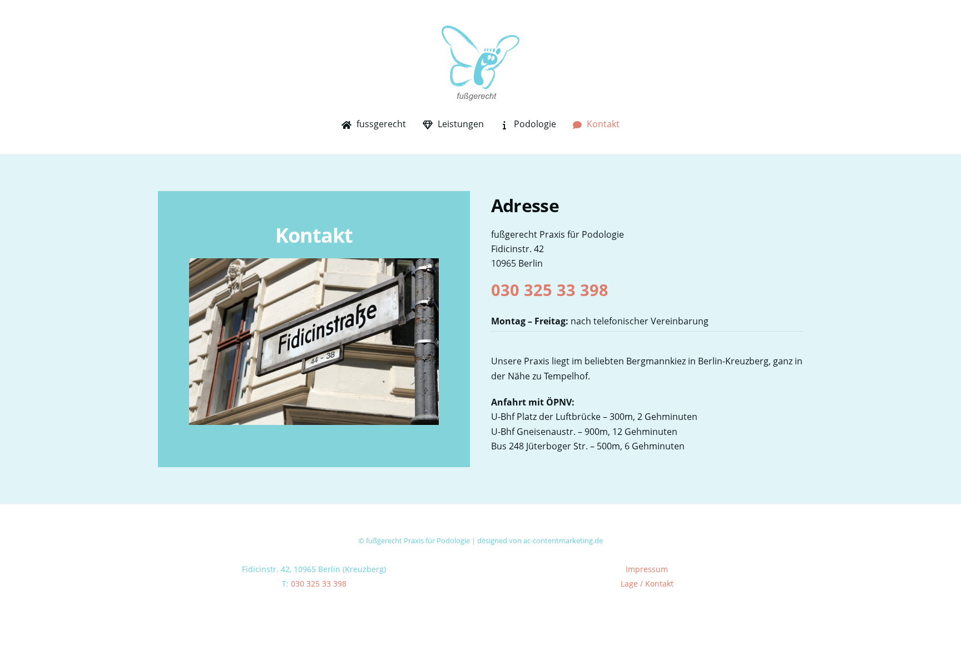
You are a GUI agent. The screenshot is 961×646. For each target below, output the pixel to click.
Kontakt (602, 124)
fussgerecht (380, 124)
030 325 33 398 (549, 290)
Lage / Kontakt (647, 583)
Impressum (647, 569)
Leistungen (459, 124)
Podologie (534, 124)
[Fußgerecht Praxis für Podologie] (480, 94)
